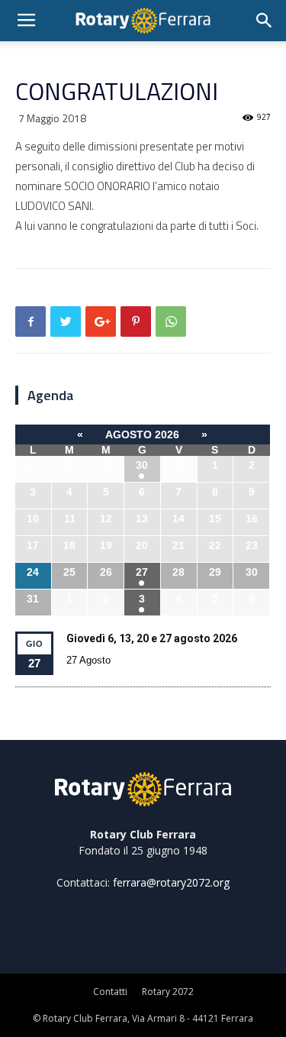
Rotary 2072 (168, 991)
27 (142, 572)
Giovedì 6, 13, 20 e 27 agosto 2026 (151, 638)
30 (142, 465)
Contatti (110, 991)
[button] (264, 20)
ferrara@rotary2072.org (171, 882)
